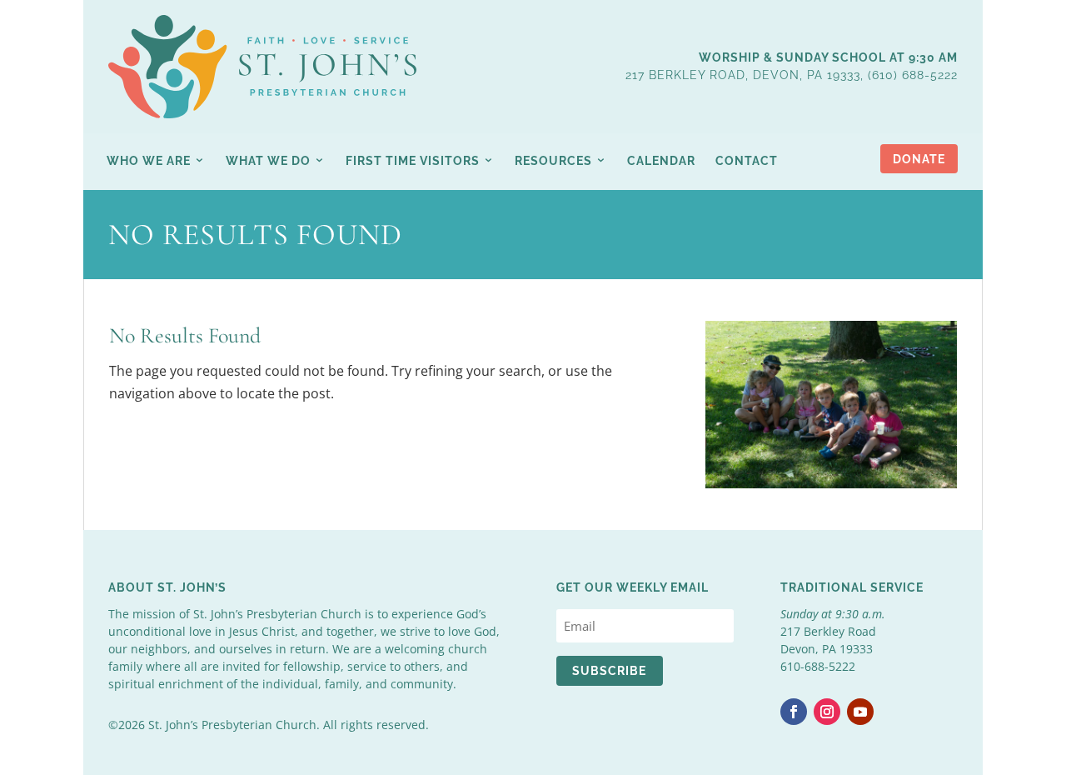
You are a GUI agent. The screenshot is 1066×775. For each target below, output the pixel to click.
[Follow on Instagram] (827, 711)
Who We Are (149, 161)
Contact (746, 161)
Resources (553, 161)
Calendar (661, 161)
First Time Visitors (413, 161)
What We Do (268, 161)
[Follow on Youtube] (860, 711)
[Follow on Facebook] (793, 711)
